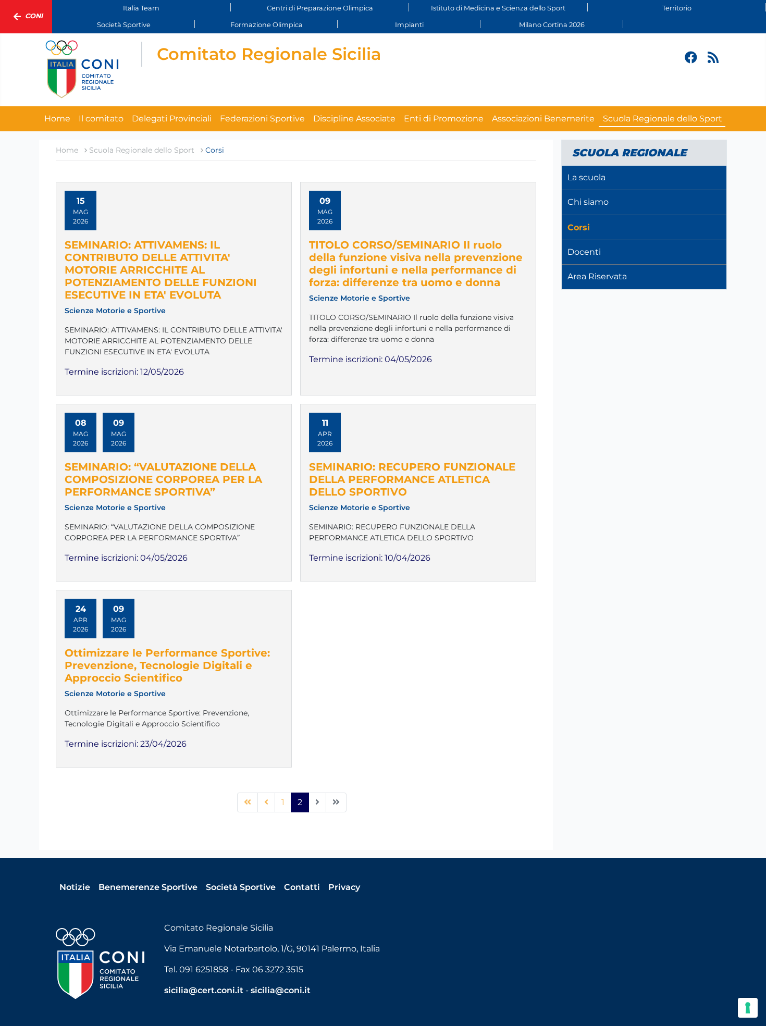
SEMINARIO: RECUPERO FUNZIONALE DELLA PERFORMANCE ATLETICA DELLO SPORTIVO (412, 479)
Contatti (302, 887)
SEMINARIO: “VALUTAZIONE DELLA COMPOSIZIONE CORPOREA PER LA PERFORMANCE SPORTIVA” (163, 479)
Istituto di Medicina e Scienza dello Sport (498, 8)
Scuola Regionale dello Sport (662, 118)
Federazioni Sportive (262, 118)
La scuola (586, 177)
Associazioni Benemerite (543, 118)
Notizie (74, 887)
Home (57, 118)
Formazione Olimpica (266, 25)
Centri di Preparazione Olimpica (320, 8)
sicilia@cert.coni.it (203, 990)
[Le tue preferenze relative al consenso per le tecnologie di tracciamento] (748, 1008)
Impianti (409, 25)
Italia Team (141, 8)
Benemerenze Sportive (147, 887)
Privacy (344, 887)
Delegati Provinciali (172, 118)
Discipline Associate (354, 118)
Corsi (578, 227)
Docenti (584, 252)
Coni (34, 16)
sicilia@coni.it (281, 990)
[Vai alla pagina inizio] (247, 802)
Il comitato (101, 118)
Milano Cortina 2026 (552, 25)
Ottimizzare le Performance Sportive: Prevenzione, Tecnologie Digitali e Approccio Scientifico (167, 665)
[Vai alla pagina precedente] (266, 802)
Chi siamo (588, 202)
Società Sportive (124, 25)
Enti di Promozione (444, 118)
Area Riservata (597, 276)
